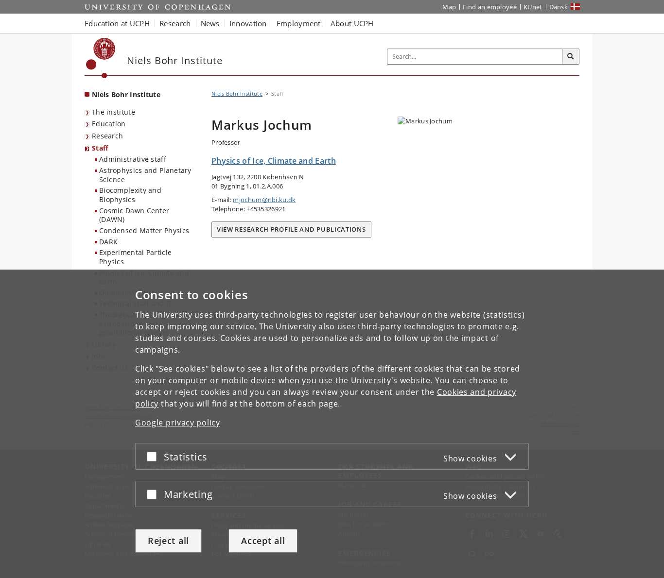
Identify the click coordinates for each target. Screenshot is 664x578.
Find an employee (490, 6)
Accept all (263, 540)
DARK (108, 241)
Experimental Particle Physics (135, 257)
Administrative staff (132, 159)
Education (109, 123)
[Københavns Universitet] (101, 58)
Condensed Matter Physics (144, 230)
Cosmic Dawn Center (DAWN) (134, 215)
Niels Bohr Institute (126, 94)
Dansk (558, 6)
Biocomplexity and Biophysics (130, 195)
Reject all (168, 540)
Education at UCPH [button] (117, 23)
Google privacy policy (177, 422)
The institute (113, 112)
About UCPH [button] (352, 23)
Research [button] (175, 23)
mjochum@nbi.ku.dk (264, 199)
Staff (100, 148)
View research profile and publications (291, 229)
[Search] (570, 57)
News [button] (210, 23)
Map (449, 6)
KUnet (533, 6)
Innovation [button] (248, 23)
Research (107, 135)
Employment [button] (299, 23)
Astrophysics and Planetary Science (145, 175)
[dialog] (332, 424)
